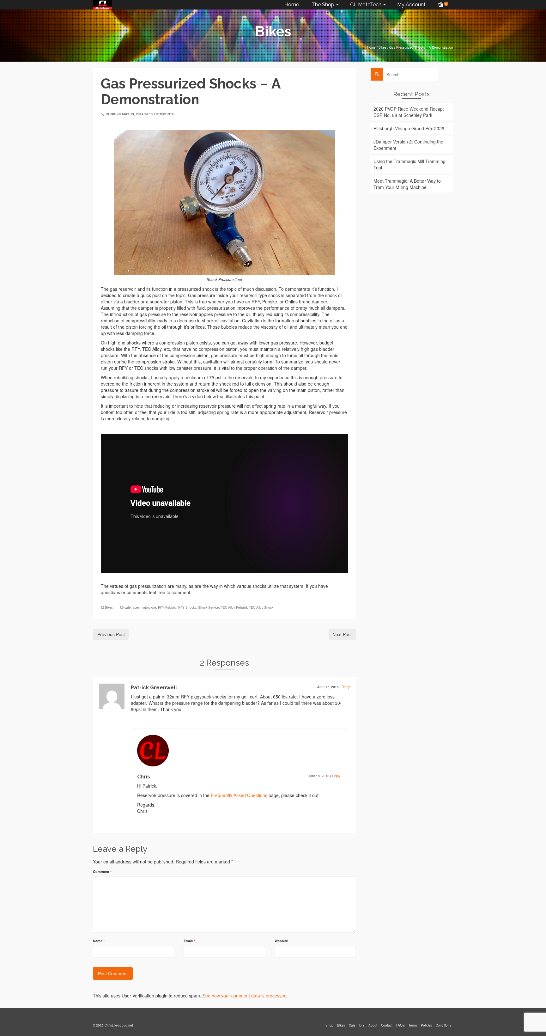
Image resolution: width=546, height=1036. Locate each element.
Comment (102, 871)
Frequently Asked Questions (239, 795)
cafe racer (131, 607)
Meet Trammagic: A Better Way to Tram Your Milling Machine (407, 184)
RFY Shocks (187, 607)
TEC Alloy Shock (261, 607)
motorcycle (148, 607)
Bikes (109, 607)
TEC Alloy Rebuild (234, 607)
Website (281, 940)
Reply (346, 687)
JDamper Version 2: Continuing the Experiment (408, 144)
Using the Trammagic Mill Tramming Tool (409, 164)
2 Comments (162, 114)
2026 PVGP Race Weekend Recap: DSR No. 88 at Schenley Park (408, 112)
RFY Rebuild (167, 607)
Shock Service (208, 607)
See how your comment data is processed (245, 995)
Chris (111, 114)
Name (99, 940)
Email (189, 940)
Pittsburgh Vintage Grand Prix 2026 (408, 128)
